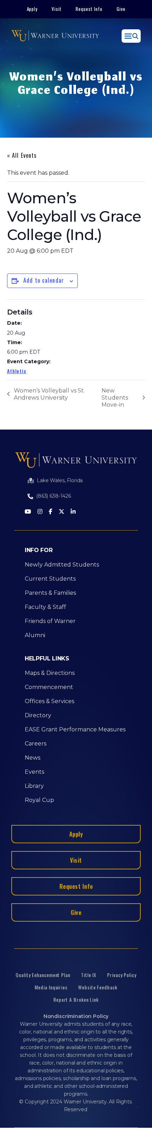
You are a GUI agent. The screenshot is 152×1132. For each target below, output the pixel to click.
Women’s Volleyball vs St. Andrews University (49, 394)
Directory (38, 715)
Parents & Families (50, 592)
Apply (32, 8)
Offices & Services (49, 701)
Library (34, 786)
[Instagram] (39, 512)
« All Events (22, 155)
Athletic (17, 371)
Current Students (50, 578)
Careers (35, 743)
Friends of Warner (50, 621)
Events (34, 771)
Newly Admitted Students (62, 564)
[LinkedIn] (73, 512)
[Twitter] (61, 512)
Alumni (35, 635)
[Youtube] (28, 512)
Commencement (49, 687)
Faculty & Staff (45, 607)
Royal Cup (39, 800)
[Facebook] (50, 512)
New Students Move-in (114, 397)
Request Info (89, 8)
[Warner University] (55, 36)
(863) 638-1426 (53, 496)
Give (121, 8)
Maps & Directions (50, 673)
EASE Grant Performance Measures (75, 729)
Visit (57, 8)
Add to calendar (43, 280)
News (32, 757)
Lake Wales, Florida (60, 480)
